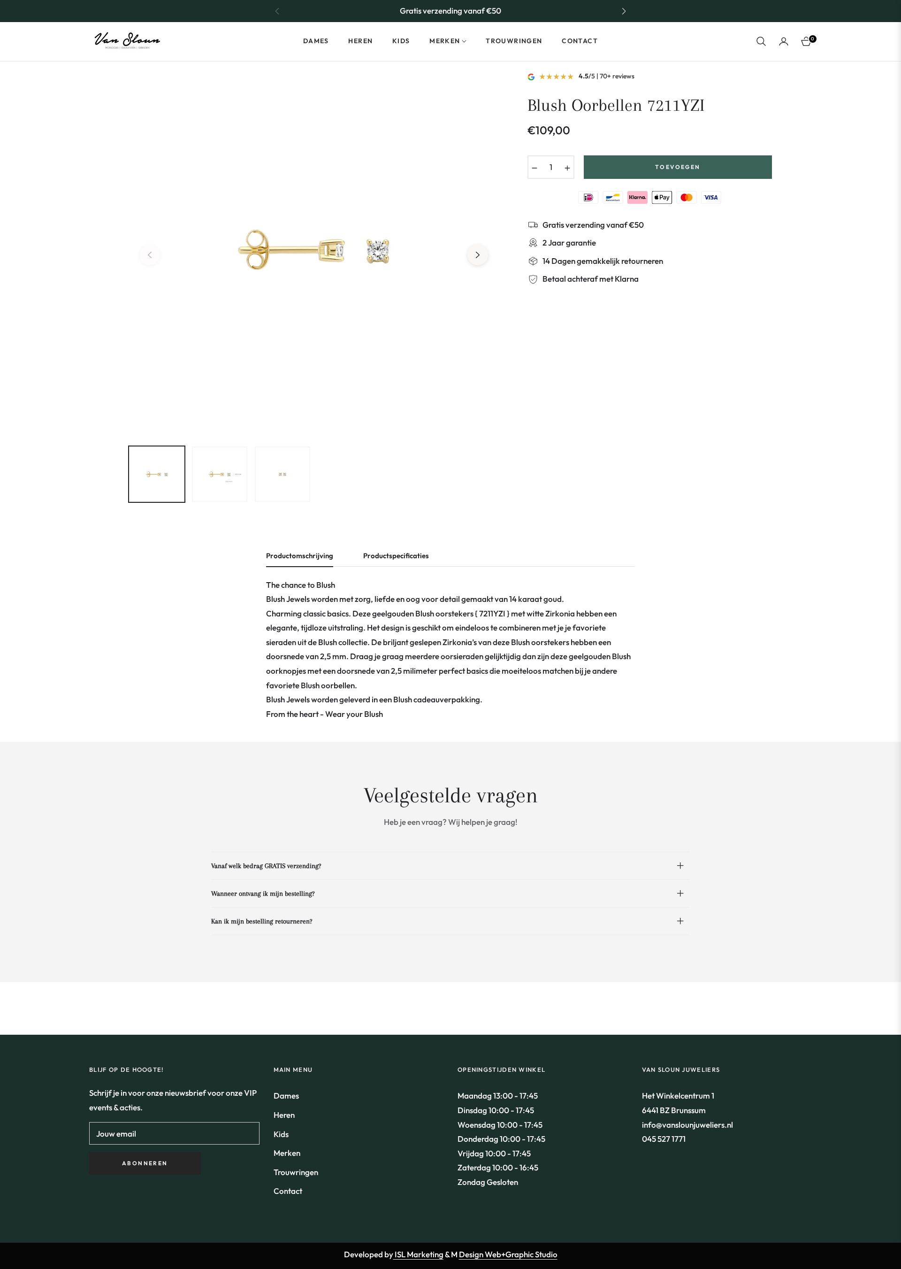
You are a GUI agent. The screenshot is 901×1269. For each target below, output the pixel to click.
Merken (287, 1153)
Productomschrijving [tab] (299, 556)
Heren (284, 1115)
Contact (288, 1191)
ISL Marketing (418, 1254)
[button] (623, 11)
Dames (286, 1095)
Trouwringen (296, 1172)
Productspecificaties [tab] (396, 556)
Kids (281, 1134)
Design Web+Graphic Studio (508, 1254)
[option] (313, 249)
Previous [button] (149, 255)
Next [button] (477, 255)
